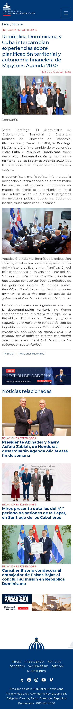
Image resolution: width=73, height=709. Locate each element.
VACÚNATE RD (38, 666)
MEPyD (9, 353)
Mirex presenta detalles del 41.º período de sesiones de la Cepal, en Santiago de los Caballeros (34, 513)
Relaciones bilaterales (31, 353)
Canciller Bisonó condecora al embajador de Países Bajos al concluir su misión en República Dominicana (33, 577)
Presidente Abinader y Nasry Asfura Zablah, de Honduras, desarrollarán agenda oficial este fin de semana (35, 449)
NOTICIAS (54, 661)
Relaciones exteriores (20, 29)
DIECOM (57, 666)
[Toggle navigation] (66, 13)
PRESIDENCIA (34, 661)
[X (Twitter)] (22, 680)
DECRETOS (17, 666)
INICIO (16, 661)
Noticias (18, 24)
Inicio (5, 24)
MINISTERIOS (36, 671)
